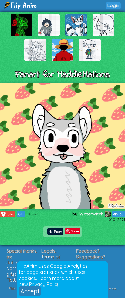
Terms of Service (50, 259)
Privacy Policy (44, 284)
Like (8, 214)
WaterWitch (92, 214)
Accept (29, 291)
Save (75, 231)
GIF (20, 214)
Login (113, 5)
